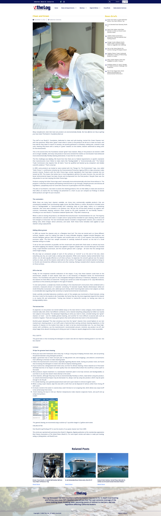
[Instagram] (63, 1)
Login (125, 2)
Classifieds (107, 8)
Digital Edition (94, 8)
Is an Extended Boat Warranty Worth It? (117, 25)
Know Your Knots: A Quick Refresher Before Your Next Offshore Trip (117, 20)
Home (56, 8)
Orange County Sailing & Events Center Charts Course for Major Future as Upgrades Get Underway (116, 43)
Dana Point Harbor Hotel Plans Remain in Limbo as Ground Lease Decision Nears (116, 31)
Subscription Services (119, 8)
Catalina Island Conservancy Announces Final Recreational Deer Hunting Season (116, 37)
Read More (36, 484)
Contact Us (50, 2)
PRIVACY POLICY (122, 513)
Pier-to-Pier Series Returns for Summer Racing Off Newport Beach (117, 49)
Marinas (82, 8)
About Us (43, 2)
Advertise (37, 2)
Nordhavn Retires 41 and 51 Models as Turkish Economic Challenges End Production (117, 66)
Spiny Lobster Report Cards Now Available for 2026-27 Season (116, 60)
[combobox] (115, 1)
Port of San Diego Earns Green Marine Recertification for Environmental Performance (115, 72)
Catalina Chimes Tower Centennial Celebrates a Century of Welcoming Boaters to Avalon (116, 55)
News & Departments (67, 8)
